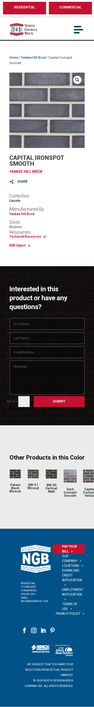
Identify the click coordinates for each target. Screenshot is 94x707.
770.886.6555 (28, 586)
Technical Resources (25, 236)
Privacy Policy (68, 613)
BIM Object (17, 245)
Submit (59, 401)
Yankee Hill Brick (33, 57)
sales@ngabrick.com (34, 601)
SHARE (22, 181)
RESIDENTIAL (24, 7)
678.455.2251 (28, 594)
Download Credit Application (72, 575)
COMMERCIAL (70, 7)
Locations (70, 566)
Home (13, 57)
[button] (77, 80)
